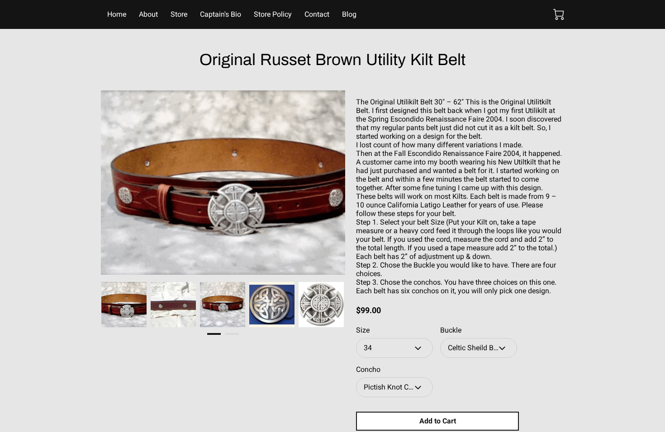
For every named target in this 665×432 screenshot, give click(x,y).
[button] (394, 348)
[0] (558, 14)
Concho (368, 369)
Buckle (450, 330)
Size (363, 330)
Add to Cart (437, 421)
